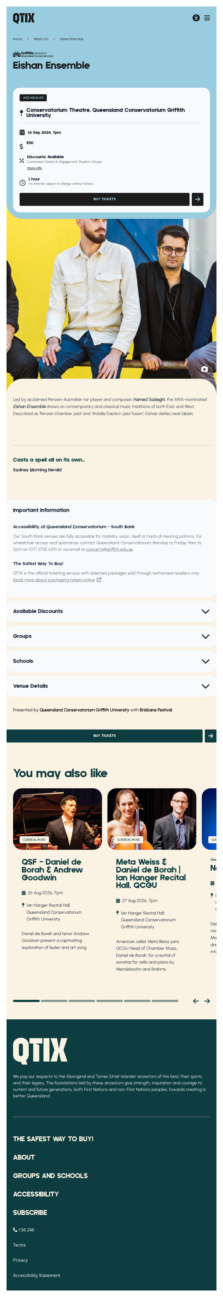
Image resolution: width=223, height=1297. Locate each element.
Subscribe (30, 1213)
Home (17, 39)
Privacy (20, 1260)
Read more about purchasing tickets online (54, 579)
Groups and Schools (50, 1176)
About (24, 1158)
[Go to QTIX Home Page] (24, 18)
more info (34, 168)
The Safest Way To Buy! (53, 1139)
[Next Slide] (207, 1001)
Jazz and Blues (33, 97)
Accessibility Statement (36, 1275)
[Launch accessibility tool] (196, 18)
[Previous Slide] (196, 1001)
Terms (19, 1245)
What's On (41, 39)
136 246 (26, 1230)
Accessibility (36, 1195)
